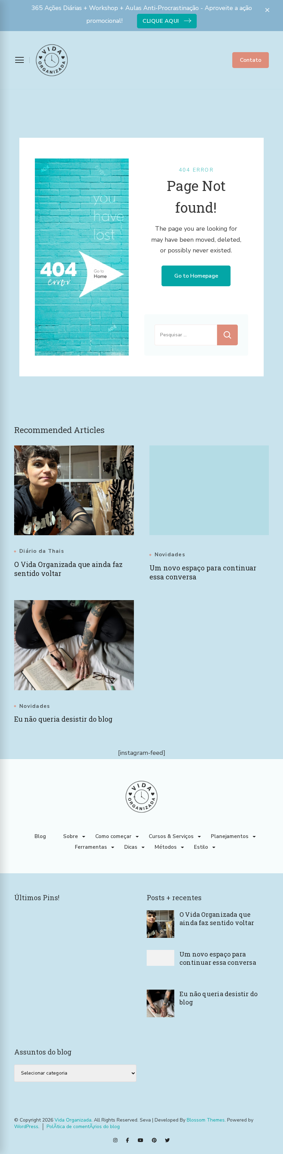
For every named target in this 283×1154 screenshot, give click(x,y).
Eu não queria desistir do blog (63, 718)
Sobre (70, 836)
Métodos (166, 847)
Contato (250, 60)
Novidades (170, 554)
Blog (40, 836)
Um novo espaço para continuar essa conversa (217, 958)
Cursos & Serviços (171, 836)
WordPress (26, 1126)
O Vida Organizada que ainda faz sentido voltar (216, 918)
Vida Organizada (73, 1120)
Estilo (201, 847)
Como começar (113, 836)
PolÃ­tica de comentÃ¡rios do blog (83, 1126)
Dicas (130, 847)
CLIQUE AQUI (161, 21)
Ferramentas (91, 847)
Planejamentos (229, 836)
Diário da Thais (41, 551)
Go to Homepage (196, 276)
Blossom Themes (206, 1120)
